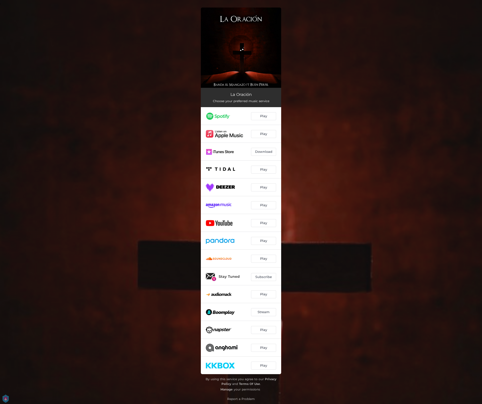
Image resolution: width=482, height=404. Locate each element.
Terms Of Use (249, 384)
